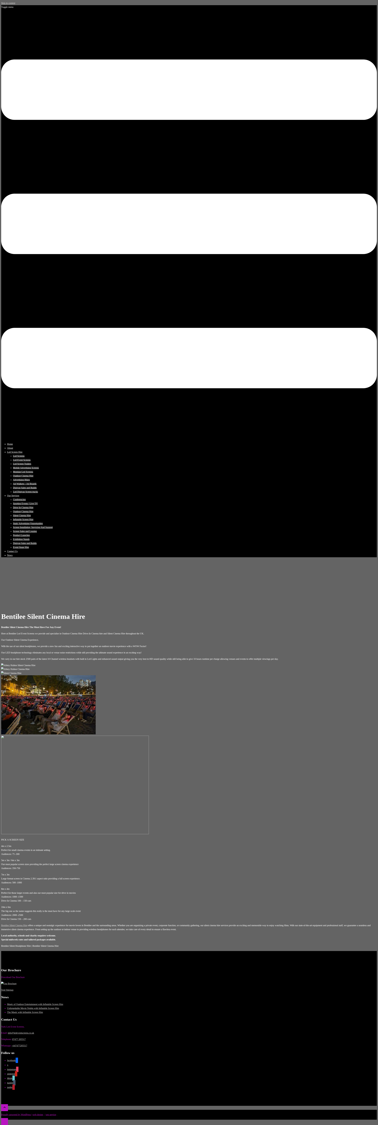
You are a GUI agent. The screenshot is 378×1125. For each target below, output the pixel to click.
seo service (51, 1114)
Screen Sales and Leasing (25, 531)
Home (10, 444)
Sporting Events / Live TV (25, 503)
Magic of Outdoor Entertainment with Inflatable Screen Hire (35, 1004)
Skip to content (8, 3)
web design (37, 1114)
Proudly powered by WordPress (16, 1114)
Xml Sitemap (7, 990)
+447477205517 (19, 1045)
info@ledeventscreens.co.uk (21, 1033)
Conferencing (19, 499)
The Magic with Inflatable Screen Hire (25, 1012)
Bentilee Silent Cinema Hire (14, 925)
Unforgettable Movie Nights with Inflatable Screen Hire (33, 1008)
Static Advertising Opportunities (28, 523)
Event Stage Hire (21, 547)
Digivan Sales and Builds (25, 488)
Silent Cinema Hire (22, 515)
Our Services (13, 495)
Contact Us (12, 551)
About (10, 448)
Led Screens (19, 456)
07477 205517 (19, 1039)
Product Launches (21, 535)
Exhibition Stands (21, 539)
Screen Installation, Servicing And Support (33, 527)
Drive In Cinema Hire (23, 507)
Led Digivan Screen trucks (25, 491)
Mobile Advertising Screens (26, 468)
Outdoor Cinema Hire (23, 476)
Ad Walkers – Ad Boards (24, 484)
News (10, 555)
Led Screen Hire (14, 452)
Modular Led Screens (23, 472)
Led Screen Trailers (22, 464)
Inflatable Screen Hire (23, 519)
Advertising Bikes (21, 480)
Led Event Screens (22, 460)
